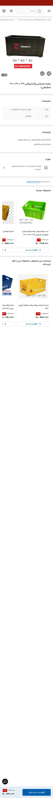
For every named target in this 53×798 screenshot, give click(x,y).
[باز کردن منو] (48, 11)
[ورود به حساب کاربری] (11, 11)
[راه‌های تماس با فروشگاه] (5, 781)
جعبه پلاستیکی (33, 181)
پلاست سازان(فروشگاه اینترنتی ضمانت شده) (34, 19)
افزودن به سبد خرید (37, 792)
